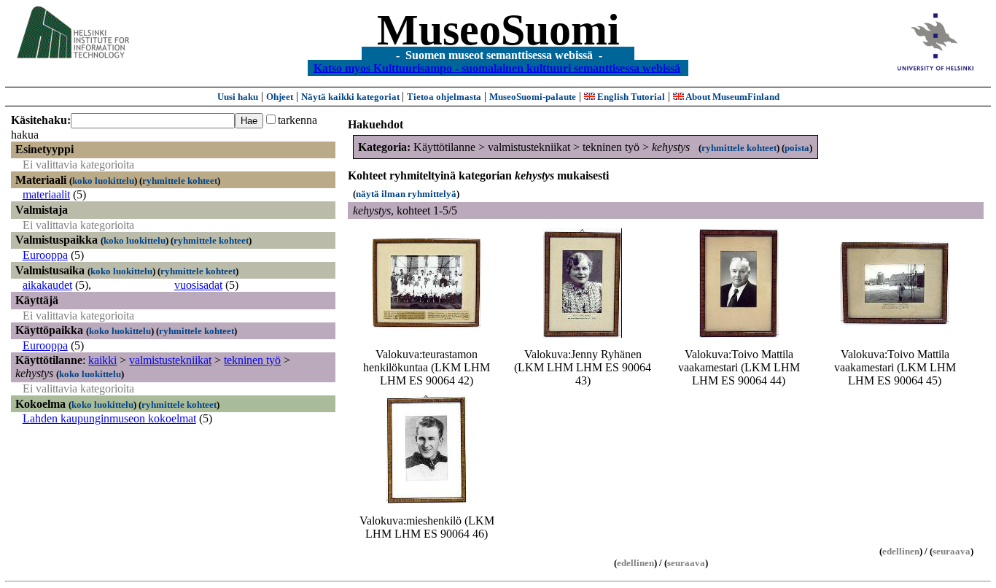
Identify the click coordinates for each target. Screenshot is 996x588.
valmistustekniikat (170, 360)
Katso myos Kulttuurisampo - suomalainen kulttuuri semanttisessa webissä (497, 67)
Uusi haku (237, 96)
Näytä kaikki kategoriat (351, 96)
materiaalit (46, 194)
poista (797, 147)
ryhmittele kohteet (179, 180)
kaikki (102, 360)
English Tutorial (630, 96)
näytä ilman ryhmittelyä (406, 193)
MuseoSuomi (498, 30)
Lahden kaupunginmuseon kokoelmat (109, 418)
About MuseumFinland (731, 96)
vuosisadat (198, 285)
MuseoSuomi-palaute (532, 96)
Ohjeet (279, 96)
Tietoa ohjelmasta (444, 96)
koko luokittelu (103, 180)
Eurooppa (45, 255)
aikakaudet (47, 285)
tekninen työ (252, 360)
